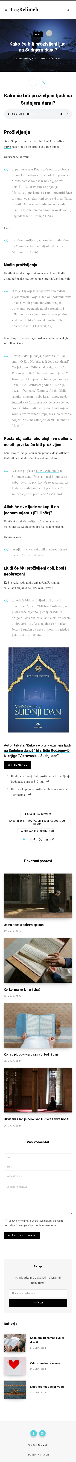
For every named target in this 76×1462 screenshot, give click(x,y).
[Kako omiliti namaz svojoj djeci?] (17, 1343)
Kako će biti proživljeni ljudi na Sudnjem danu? (37, 822)
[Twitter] (43, 82)
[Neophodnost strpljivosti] (17, 1390)
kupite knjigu (17, 764)
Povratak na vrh (39, 1455)
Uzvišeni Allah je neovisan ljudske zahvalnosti (36, 1119)
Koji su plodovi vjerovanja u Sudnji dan (31, 1054)
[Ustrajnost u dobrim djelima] (38, 896)
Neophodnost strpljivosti (47, 1386)
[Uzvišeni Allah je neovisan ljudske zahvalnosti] (38, 1090)
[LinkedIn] (47, 839)
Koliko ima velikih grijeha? (22, 989)
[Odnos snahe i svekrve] (17, 1366)
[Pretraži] (66, 9)
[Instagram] (42, 1433)
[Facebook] (33, 82)
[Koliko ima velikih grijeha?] (38, 960)
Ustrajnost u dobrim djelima (24, 925)
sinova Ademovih (47, 470)
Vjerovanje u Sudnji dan (37, 831)
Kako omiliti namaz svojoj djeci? (47, 1340)
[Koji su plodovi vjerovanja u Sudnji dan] (38, 1025)
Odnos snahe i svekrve (45, 1363)
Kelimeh (43, 1445)
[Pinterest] (53, 839)
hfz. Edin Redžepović (37, 814)
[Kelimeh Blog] (25, 10)
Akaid (38, 34)
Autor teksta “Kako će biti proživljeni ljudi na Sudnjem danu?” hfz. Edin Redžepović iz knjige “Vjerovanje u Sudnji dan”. (37, 750)
